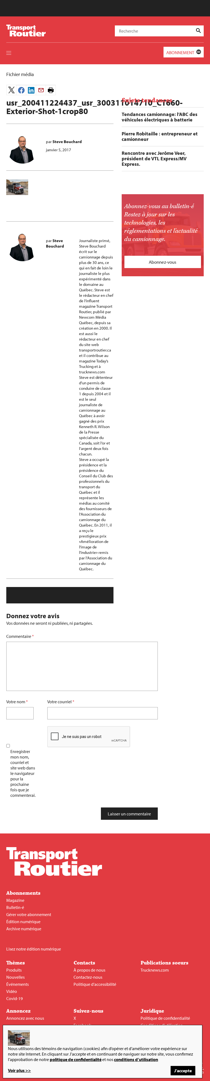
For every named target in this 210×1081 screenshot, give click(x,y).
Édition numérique (23, 921)
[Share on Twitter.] (11, 90)
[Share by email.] (41, 90)
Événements (17, 984)
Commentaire (20, 636)
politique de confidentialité (75, 1059)
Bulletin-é (15, 907)
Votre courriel (59, 701)
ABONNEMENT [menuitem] (180, 52)
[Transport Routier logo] (54, 874)
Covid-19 (14, 998)
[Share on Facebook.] (21, 90)
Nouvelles (15, 977)
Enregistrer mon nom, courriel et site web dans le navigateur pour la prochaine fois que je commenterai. (23, 773)
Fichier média (20, 74)
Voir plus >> (19, 1070)
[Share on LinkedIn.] (31, 90)
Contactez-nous (88, 977)
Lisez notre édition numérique (33, 949)
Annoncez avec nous (25, 1018)
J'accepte (183, 1070)
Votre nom (15, 701)
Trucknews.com (155, 970)
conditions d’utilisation (136, 1059)
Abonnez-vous (162, 262)
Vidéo (11, 991)
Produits (14, 970)
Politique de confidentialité (165, 1018)
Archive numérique (23, 928)
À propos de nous (89, 970)
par (64, 141)
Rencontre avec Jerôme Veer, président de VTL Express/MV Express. (154, 158)
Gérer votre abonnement (28, 914)
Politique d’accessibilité (95, 984)
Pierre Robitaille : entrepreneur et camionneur (160, 136)
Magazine (15, 900)
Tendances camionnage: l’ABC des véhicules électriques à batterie (159, 117)
